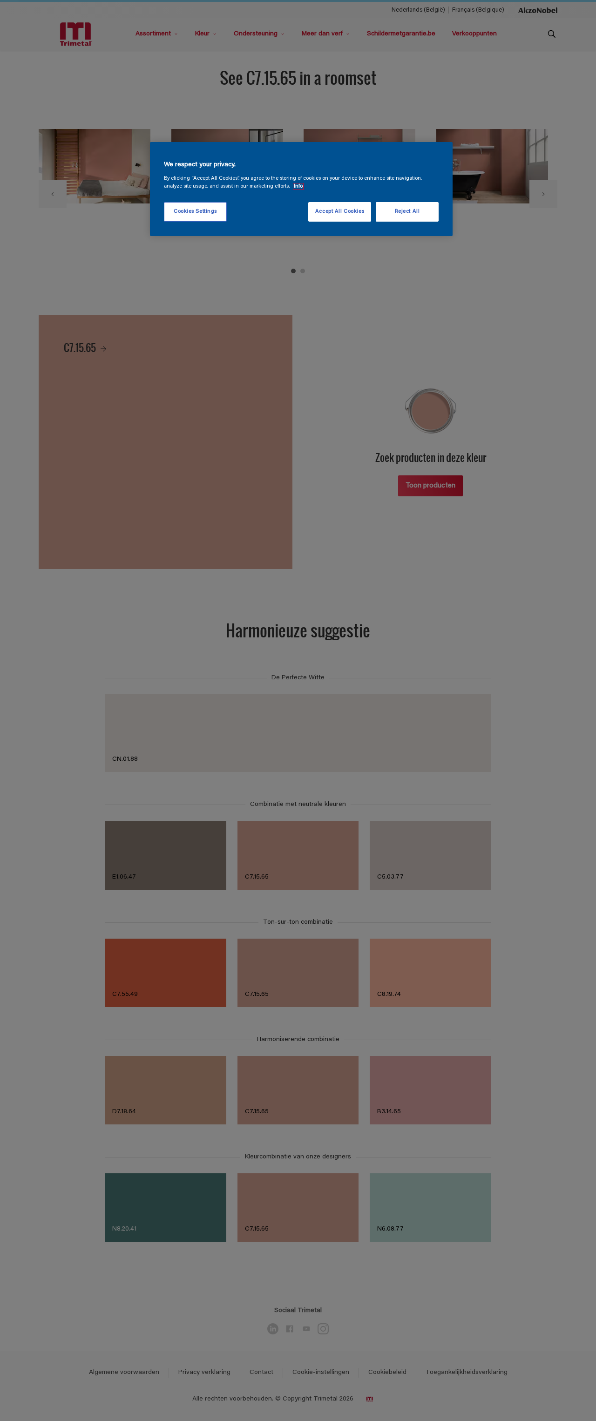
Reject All (407, 211)
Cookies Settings (195, 211)
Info (298, 186)
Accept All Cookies (339, 211)
